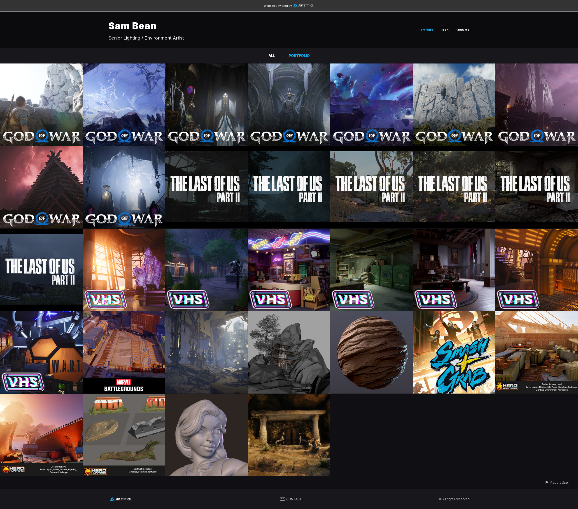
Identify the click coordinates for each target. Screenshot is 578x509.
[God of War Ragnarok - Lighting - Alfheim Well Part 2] (206, 66)
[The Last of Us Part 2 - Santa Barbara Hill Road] (371, 149)
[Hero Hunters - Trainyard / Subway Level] (536, 314)
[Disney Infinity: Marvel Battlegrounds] (124, 314)
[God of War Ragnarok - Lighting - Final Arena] (41, 149)
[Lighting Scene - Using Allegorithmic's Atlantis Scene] (206, 314)
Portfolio (425, 29)
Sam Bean (132, 25)
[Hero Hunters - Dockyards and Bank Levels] (41, 397)
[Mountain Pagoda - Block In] (289, 314)
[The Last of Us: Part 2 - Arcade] (206, 149)
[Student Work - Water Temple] (289, 397)
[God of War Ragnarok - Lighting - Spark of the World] (371, 66)
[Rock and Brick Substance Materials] (371, 314)
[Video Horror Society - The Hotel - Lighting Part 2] (371, 232)
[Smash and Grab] (454, 314)
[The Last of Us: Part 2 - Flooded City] (289, 149)
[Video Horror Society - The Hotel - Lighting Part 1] (454, 232)
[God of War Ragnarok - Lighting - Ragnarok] (536, 66)
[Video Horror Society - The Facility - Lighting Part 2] (41, 314)
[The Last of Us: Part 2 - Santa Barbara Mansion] (536, 149)
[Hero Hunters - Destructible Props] (124, 397)
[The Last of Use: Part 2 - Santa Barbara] (454, 149)
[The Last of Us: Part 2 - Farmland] (41, 232)
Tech (444, 29)
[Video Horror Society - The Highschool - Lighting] (206, 232)
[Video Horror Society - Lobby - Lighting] (289, 232)
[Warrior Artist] (206, 397)
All (271, 55)
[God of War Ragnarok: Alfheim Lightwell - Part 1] (289, 66)
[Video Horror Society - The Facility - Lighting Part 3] (536, 232)
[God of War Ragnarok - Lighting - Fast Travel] (124, 66)
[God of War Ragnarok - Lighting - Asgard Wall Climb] (41, 66)
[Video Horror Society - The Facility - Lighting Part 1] (124, 232)
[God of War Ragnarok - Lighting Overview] (124, 149)
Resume (463, 29)
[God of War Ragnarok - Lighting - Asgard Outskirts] (454, 66)
